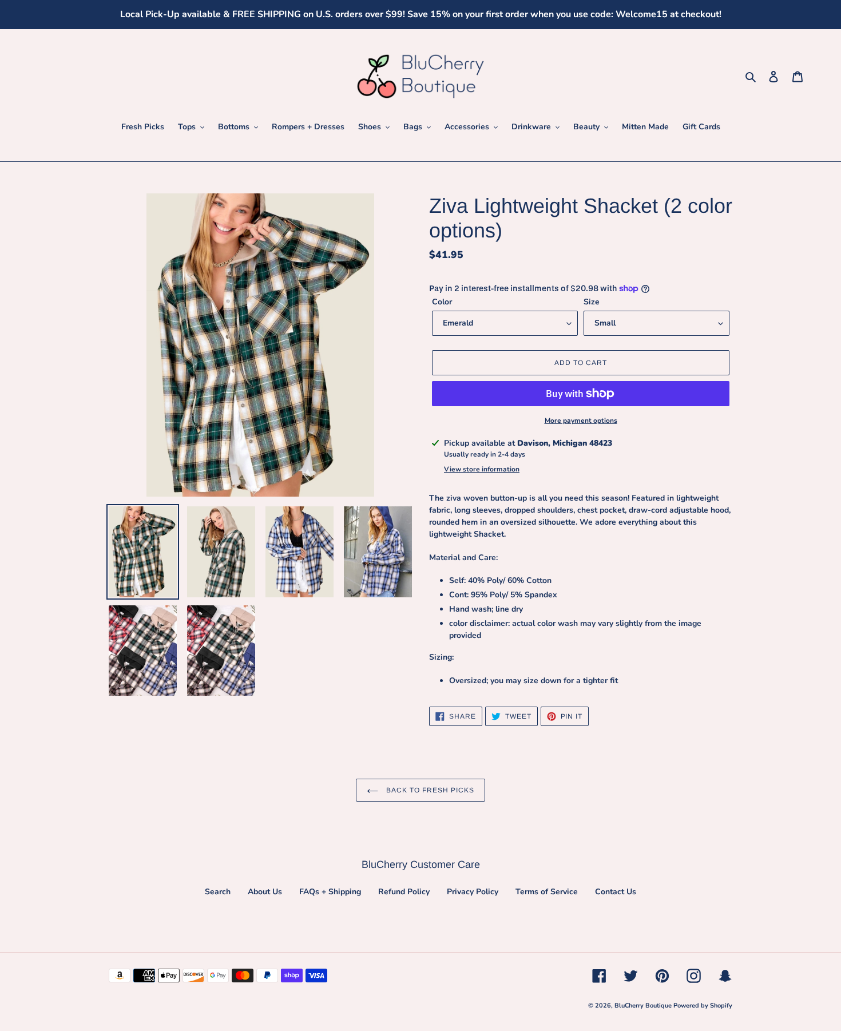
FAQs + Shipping (330, 891)
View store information (481, 469)
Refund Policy (404, 891)
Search (218, 891)
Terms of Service (546, 891)
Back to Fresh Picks (429, 790)
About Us (265, 891)
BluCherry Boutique (643, 1005)
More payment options (581, 420)
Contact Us (615, 891)
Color (442, 301)
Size (592, 301)
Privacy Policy (472, 891)
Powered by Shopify (702, 1005)
